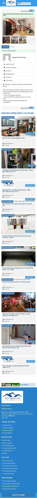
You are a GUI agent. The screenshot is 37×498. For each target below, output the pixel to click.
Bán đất (5, 453)
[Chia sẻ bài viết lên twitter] (33, 11)
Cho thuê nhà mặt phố (9, 463)
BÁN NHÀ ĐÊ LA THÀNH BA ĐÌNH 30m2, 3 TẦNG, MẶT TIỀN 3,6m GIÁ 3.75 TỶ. (16, 190)
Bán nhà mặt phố (7, 443)
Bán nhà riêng (6, 440)
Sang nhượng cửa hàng (9, 489)
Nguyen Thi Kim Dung (19, 57)
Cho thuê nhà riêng (8, 460)
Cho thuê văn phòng (8, 473)
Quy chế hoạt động (8, 428)
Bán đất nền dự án (8, 450)
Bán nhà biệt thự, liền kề (9, 448)
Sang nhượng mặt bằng (9, 481)
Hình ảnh (5, 46)
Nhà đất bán (6, 143)
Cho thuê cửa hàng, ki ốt (9, 471)
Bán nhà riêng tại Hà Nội (9, 50)
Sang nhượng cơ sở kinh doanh (11, 483)
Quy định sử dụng (8, 430)
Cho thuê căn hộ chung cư (10, 466)
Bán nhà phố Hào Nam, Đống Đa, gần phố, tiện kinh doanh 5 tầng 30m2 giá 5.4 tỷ (16, 346)
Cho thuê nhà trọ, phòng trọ (10, 468)
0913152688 (19, 495)
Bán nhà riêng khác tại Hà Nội (17, 113)
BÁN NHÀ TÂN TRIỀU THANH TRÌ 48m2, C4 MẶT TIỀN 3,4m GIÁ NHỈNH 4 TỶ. (16, 314)
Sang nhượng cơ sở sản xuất (11, 486)
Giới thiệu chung (7, 425)
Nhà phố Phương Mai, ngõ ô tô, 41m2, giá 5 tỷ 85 (16, 282)
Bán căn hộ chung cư (8, 445)
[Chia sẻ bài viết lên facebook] (31, 11)
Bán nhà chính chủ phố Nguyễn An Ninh (13, 138)
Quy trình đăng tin (7, 433)
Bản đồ (13, 46)
